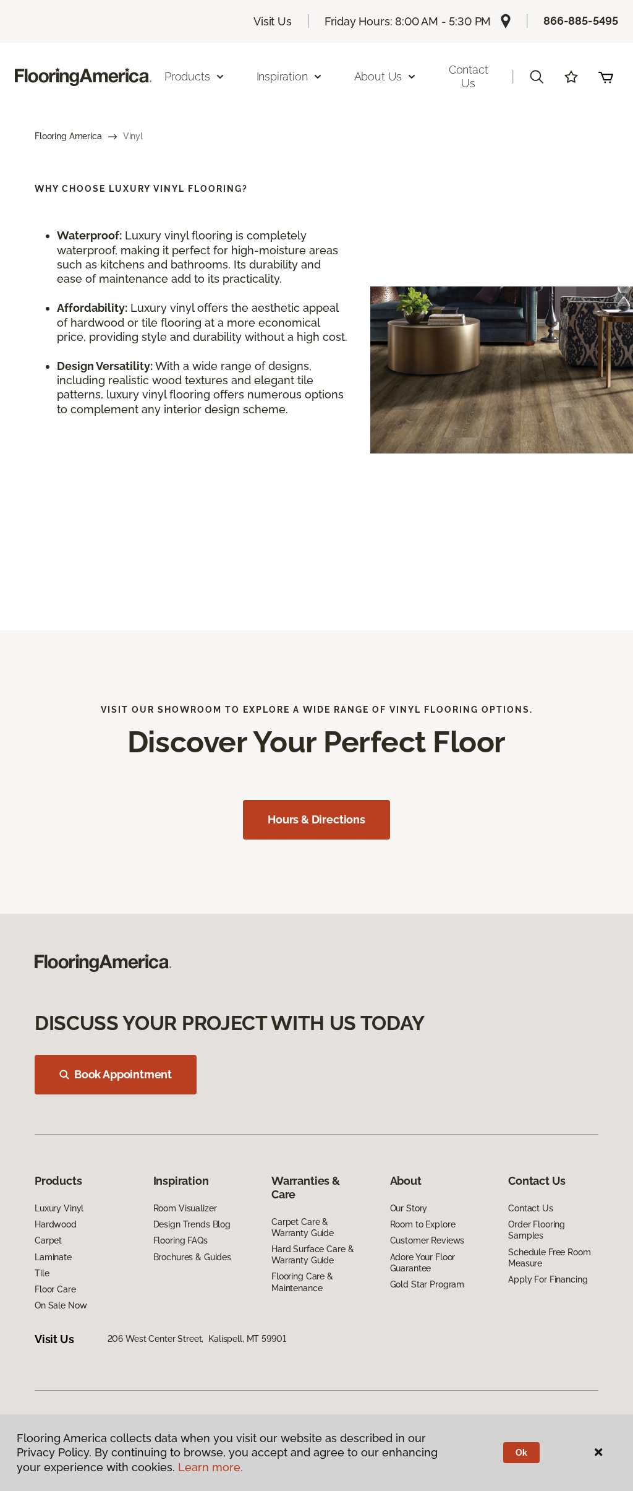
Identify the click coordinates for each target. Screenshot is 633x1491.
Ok (521, 1453)
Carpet (48, 1240)
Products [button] (187, 76)
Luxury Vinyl (59, 1208)
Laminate (53, 1257)
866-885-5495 (580, 20)
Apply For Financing (547, 1279)
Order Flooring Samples (536, 1229)
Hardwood (56, 1224)
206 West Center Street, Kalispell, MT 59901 (197, 1339)
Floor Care (55, 1289)
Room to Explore (423, 1224)
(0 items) (605, 76)
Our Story (409, 1208)
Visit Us (272, 21)
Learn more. (210, 1467)
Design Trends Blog (192, 1224)
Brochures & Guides (192, 1257)
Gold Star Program (427, 1284)
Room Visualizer (185, 1208)
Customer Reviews (427, 1240)
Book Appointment (123, 1074)
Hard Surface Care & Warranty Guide (312, 1254)
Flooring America (68, 136)
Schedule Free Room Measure (549, 1257)
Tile (42, 1273)
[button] (536, 76)
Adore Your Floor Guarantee (423, 1262)
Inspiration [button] (282, 76)
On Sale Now (61, 1305)
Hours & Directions (316, 819)
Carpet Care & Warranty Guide (302, 1227)
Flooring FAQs (180, 1240)
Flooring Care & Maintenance (302, 1281)
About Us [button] (378, 76)
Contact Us (468, 76)
